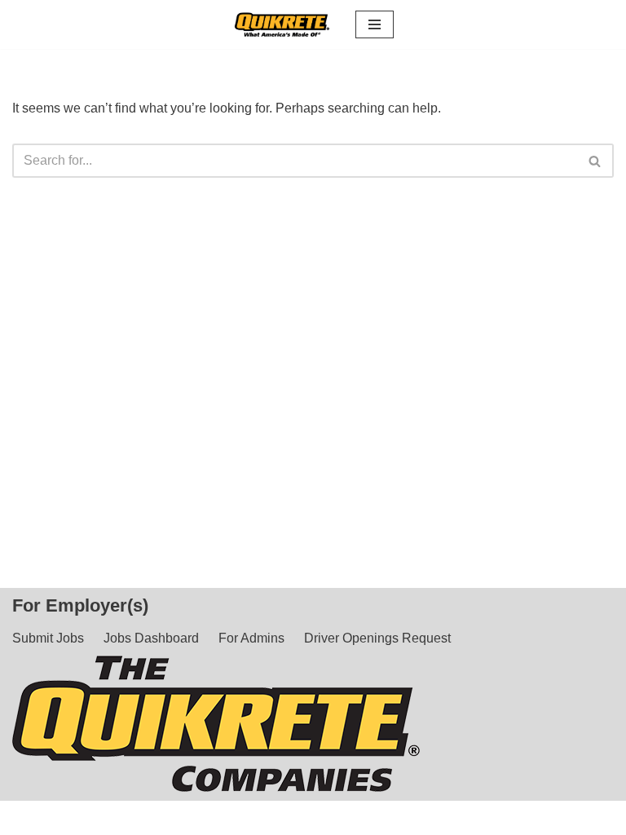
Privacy (513, 817)
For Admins (251, 638)
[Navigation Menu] (374, 24)
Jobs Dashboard (151, 638)
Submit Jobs (48, 638)
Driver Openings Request (377, 638)
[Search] (595, 161)
